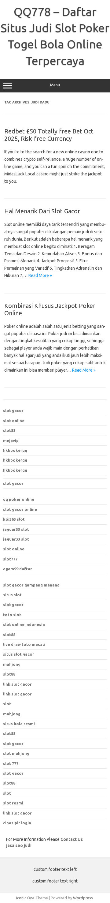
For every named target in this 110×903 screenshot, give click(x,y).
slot (7, 793)
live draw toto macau (24, 644)
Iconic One (25, 898)
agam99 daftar (17, 569)
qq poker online (18, 499)
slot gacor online (20, 509)
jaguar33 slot (16, 529)
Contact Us (72, 839)
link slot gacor (17, 694)
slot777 (10, 559)
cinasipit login (17, 823)
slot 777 (10, 763)
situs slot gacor (18, 654)
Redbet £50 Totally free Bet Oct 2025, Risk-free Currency (49, 135)
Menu (55, 85)
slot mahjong (16, 753)
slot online (13, 420)
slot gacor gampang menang (31, 585)
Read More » (40, 275)
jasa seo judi (18, 845)
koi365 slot (14, 519)
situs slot (12, 595)
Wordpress (83, 898)
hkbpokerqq (15, 450)
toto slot (12, 615)
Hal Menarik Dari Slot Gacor (42, 211)
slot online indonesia (24, 624)
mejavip (11, 440)
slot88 (9, 430)
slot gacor (13, 410)
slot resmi (13, 803)
